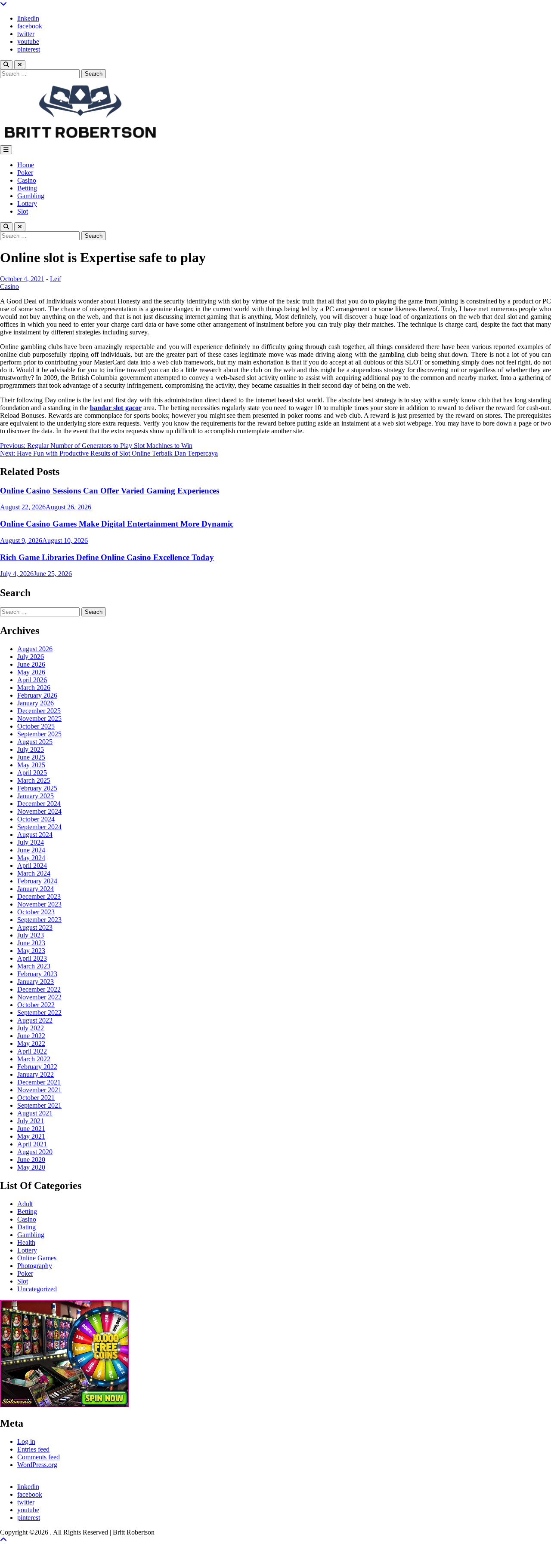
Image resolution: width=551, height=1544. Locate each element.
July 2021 (30, 1120)
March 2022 (33, 1059)
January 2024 (35, 888)
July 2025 (30, 749)
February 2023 (37, 973)
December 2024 (39, 803)
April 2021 (32, 1144)
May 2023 (31, 950)
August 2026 (35, 649)
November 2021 (39, 1090)
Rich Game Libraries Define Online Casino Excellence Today (107, 557)
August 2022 (35, 1020)
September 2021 (39, 1105)
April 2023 (32, 958)
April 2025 (32, 772)
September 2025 (39, 734)
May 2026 (31, 672)
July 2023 (30, 935)
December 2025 (39, 710)
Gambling (30, 195)
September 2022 (39, 1012)
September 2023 (39, 919)
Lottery (27, 203)
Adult (25, 1203)
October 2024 (36, 819)
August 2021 (35, 1113)
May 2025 (31, 765)
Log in (26, 1441)
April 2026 (32, 679)
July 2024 (30, 842)
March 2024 (33, 873)
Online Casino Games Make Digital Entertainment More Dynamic (116, 523)
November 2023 (39, 904)
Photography (34, 1265)
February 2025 (37, 788)
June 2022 (31, 1035)
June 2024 (31, 850)
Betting (27, 188)
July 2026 (30, 656)
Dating (26, 1227)
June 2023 (31, 943)
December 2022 (39, 989)
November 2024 (39, 811)
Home (25, 164)
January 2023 (35, 981)
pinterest (28, 49)
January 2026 (35, 703)
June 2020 (31, 1159)
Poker (25, 172)
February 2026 (37, 695)
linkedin (28, 18)
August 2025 (35, 741)
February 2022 (37, 1066)
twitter (25, 33)
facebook (29, 26)
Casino (26, 180)
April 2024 (32, 865)
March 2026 (33, 687)
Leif (55, 278)
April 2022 (32, 1051)
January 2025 (35, 796)
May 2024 (31, 857)
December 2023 (39, 896)
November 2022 (39, 997)
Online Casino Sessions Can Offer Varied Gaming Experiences (109, 490)
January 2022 (35, 1074)
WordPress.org (37, 1464)
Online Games (36, 1258)
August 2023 (35, 927)
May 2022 (31, 1043)
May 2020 (31, 1167)
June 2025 (31, 757)
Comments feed (38, 1457)
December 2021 (39, 1082)
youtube (28, 41)
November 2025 (39, 718)
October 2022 (36, 1004)
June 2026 (31, 664)
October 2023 (36, 912)
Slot (22, 211)
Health (26, 1242)
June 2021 (31, 1128)
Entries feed (33, 1449)
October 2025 (36, 726)
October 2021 (36, 1097)
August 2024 (35, 834)
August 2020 (35, 1151)
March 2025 (33, 780)
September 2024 (39, 826)
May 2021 (31, 1136)
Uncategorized (37, 1289)
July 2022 (30, 1028)
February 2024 (37, 881)
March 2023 (33, 966)
